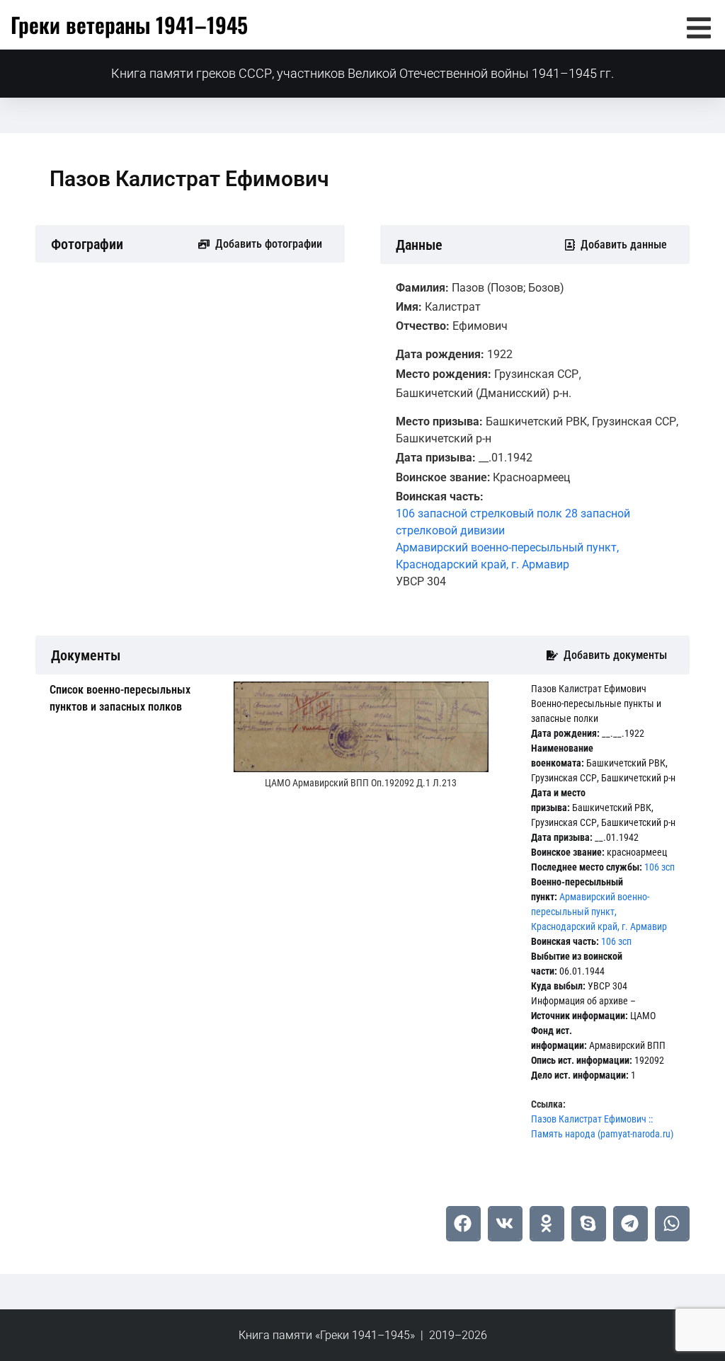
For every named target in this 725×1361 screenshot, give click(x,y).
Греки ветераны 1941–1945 (129, 24)
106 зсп (659, 867)
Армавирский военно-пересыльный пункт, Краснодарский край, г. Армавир (599, 911)
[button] (698, 28)
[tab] (131, 698)
